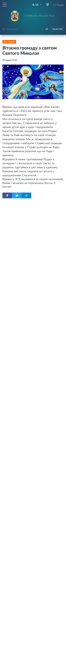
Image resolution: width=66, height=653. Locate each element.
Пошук (60, 5)
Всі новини (9, 41)
